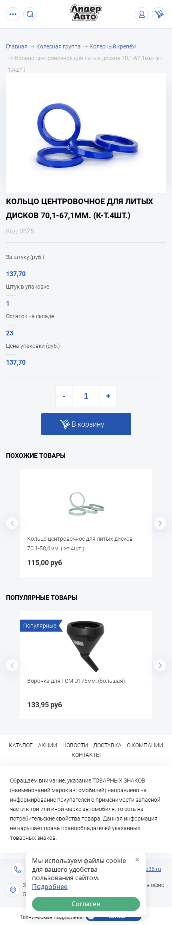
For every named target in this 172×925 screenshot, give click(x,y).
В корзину (88, 424)
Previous (12, 523)
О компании (145, 745)
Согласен (86, 903)
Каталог (21, 745)
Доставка (107, 745)
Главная (17, 46)
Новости (75, 745)
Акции (47, 745)
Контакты (86, 755)
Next (160, 523)
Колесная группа (58, 46)
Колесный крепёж (113, 46)
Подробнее (50, 887)
